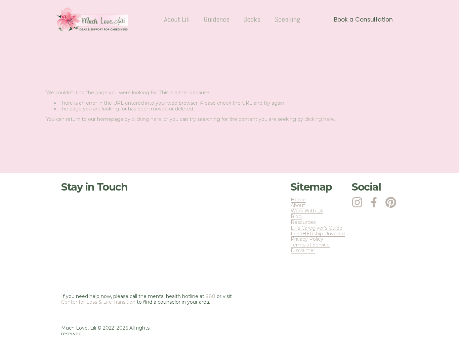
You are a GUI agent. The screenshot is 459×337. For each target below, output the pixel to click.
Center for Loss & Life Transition (98, 302)
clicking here (146, 119)
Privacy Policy (307, 239)
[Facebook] (374, 202)
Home (298, 200)
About (298, 205)
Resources (303, 222)
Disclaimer (303, 251)
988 (210, 296)
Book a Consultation (363, 19)
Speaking (287, 19)
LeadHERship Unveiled (318, 234)
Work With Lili (307, 211)
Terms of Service (310, 245)
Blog (296, 217)
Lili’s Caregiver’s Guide (316, 228)
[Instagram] (357, 202)
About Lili (177, 19)
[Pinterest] (390, 202)
